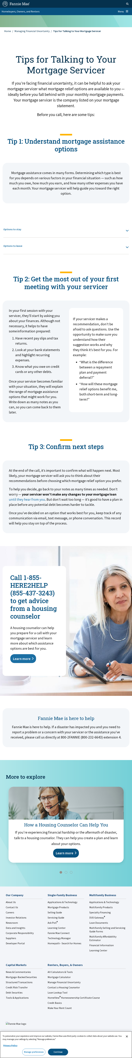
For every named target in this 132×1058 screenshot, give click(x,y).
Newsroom (12, 922)
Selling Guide (55, 912)
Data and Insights (15, 927)
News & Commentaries (18, 972)
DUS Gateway (97, 917)
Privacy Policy (10, 1045)
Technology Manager (59, 938)
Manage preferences (34, 1052)
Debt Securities (14, 992)
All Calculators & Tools (60, 972)
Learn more (21, 658)
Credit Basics (55, 1002)
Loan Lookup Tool (57, 992)
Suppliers (11, 938)
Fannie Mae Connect (59, 933)
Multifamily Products (101, 907)
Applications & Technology (62, 902)
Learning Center (57, 927)
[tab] (66, 229)
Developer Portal (15, 943)
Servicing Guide (56, 917)
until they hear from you (27, 499)
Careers (10, 912)
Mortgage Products (58, 907)
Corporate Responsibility (20, 933)
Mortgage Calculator (59, 977)
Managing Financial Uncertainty (32, 31)
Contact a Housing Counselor (64, 987)
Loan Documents (98, 922)
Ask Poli (53, 922)
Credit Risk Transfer (17, 987)
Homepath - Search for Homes (64, 943)
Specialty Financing (100, 912)
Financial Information (101, 945)
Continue (58, 1052)
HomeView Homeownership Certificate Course (74, 997)
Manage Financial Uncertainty (64, 982)
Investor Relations (16, 917)
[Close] (126, 1036)
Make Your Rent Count (60, 1008)
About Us (11, 902)
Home (7, 31)
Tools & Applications (17, 997)
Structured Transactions (19, 982)
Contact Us (12, 907)
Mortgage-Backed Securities (21, 977)
